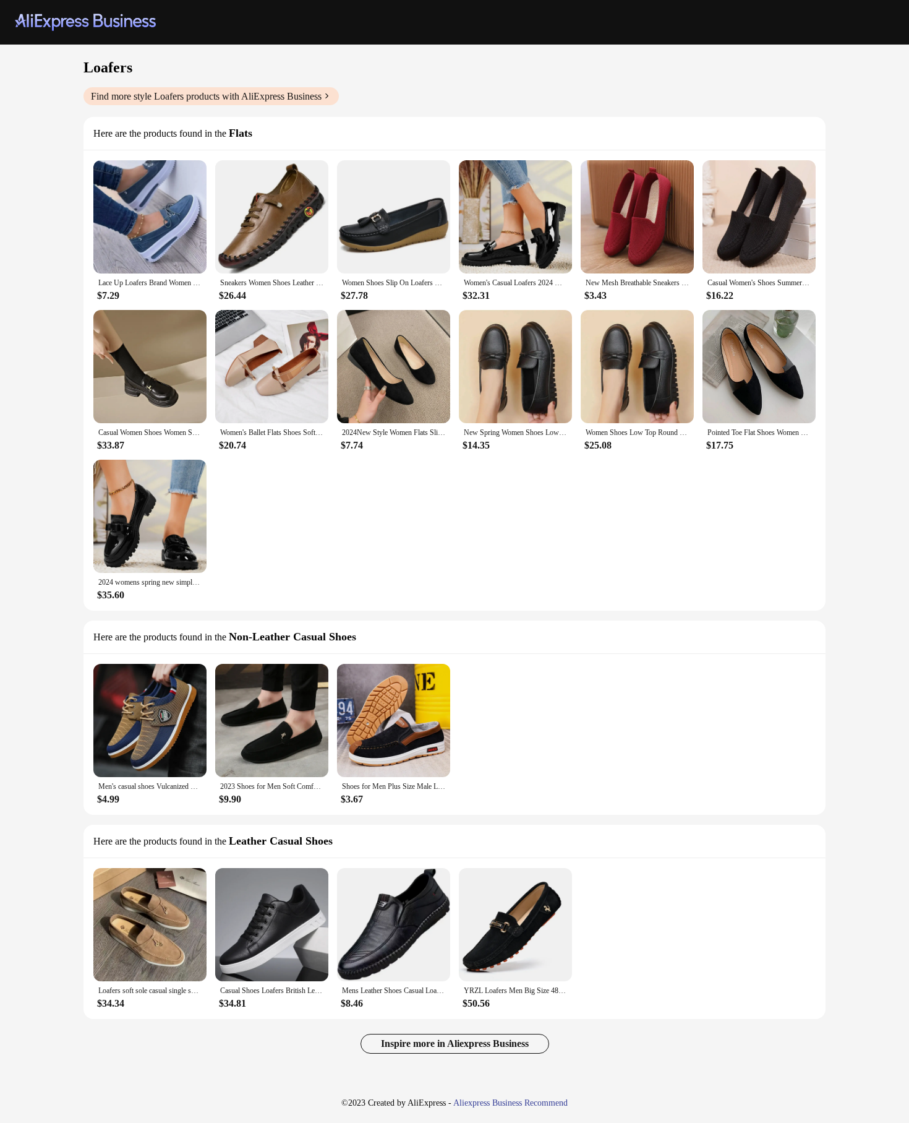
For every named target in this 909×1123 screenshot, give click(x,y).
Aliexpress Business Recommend (510, 1103)
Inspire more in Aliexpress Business (455, 1043)
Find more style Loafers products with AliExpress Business (206, 96)
